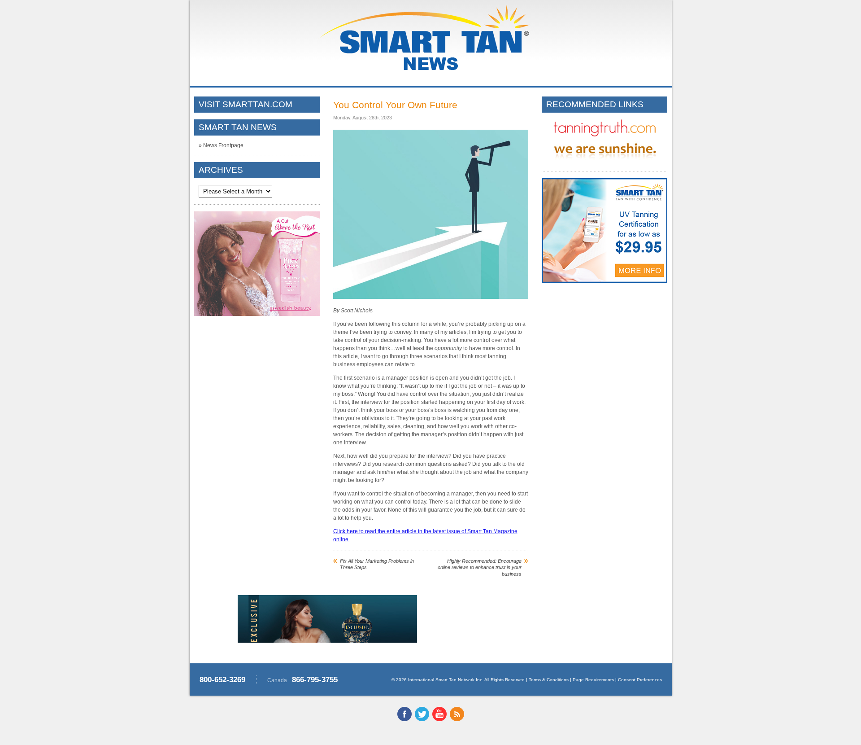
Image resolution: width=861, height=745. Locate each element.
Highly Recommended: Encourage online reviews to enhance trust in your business (480, 567)
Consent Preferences (640, 679)
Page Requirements (593, 679)
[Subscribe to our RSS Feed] (457, 719)
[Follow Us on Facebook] (404, 719)
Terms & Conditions (549, 679)
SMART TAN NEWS (238, 127)
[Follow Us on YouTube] (439, 719)
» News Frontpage (221, 145)
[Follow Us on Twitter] (422, 719)
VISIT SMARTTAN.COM (245, 104)
